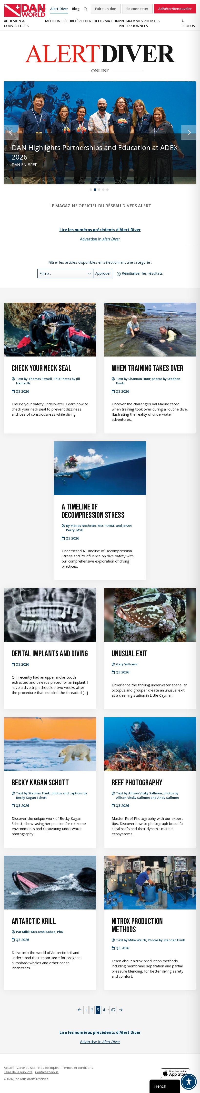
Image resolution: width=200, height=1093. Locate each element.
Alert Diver (59, 8)
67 (113, 1010)
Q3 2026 (22, 391)
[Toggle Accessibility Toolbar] (188, 1081)
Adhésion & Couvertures (16, 23)
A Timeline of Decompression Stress (93, 511)
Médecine (53, 21)
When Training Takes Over (147, 368)
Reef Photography (137, 783)
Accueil (9, 1067)
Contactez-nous (47, 1072)
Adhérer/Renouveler (175, 8)
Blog (76, 8)
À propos (188, 23)
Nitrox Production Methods (137, 925)
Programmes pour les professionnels (139, 23)
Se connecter (137, 8)
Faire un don (105, 8)
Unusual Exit (130, 654)
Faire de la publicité (18, 1072)
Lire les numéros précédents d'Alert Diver (100, 229)
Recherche (85, 8)
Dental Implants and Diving (50, 654)
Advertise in (100, 239)
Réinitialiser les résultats (142, 273)
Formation (108, 21)
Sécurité (70, 21)
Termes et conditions (77, 1067)
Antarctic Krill (34, 921)
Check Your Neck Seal (41, 368)
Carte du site (26, 1067)
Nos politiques (49, 1067)
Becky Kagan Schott (40, 783)
